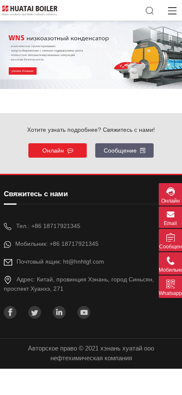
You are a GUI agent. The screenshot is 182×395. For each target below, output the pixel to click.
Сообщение (122, 150)
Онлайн (54, 150)
